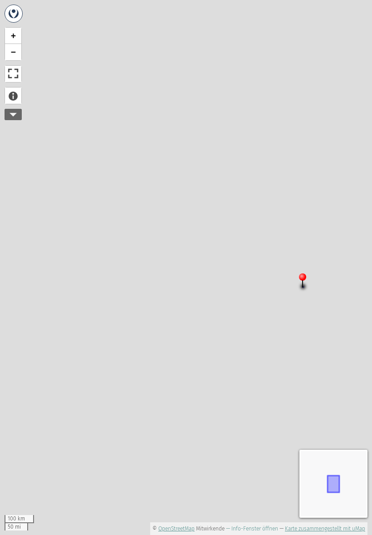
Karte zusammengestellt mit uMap (325, 528)
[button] (306, 282)
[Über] (13, 96)
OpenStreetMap (176, 528)
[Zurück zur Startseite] (14, 14)
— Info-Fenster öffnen (252, 528)
